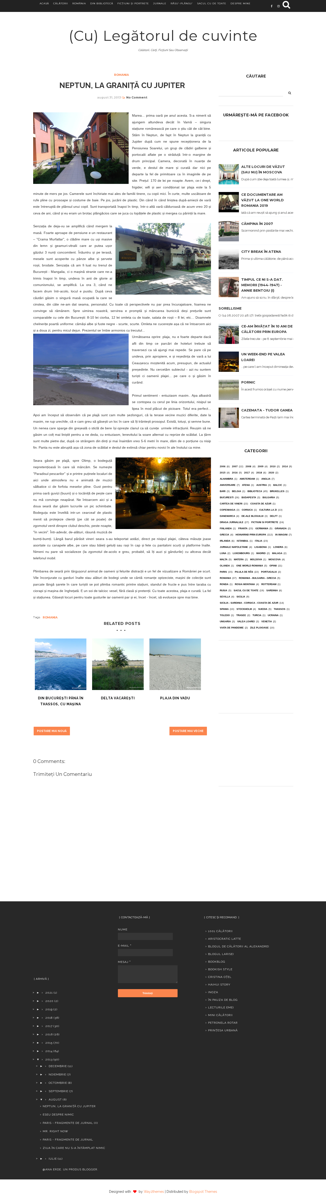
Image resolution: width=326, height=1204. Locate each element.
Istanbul (242, 541)
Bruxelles (277, 491)
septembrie (58, 1091)
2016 (235, 472)
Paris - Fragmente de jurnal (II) (70, 1123)
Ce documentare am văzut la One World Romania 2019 (262, 200)
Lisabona (260, 547)
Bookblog (216, 961)
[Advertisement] (256, 675)
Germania (261, 528)
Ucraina (273, 615)
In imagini (281, 534)
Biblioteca (254, 491)
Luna (223, 553)
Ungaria (225, 621)
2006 (223, 466)
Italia (258, 541)
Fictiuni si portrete (264, 522)
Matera (239, 559)
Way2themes (154, 1192)
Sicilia (241, 596)
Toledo (225, 615)
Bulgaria (269, 497)
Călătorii (60, 3)
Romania (121, 75)
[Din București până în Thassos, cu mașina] (60, 664)
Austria (261, 485)
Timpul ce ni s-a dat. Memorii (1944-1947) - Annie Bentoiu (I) (262, 285)
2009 (260, 466)
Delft (274, 516)
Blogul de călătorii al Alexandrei (238, 946)
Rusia (223, 590)
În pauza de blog (223, 1000)
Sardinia (272, 590)
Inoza (213, 992)
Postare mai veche (188, 731)
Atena (246, 485)
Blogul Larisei (221, 954)
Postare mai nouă (52, 731)
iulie (53, 1158)
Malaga (277, 553)
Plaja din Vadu (175, 698)
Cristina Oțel (219, 977)
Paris (223, 572)
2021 (49, 992)
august (55, 1099)
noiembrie (57, 1074)
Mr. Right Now (55, 1131)
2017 (247, 472)
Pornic (248, 382)
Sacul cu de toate (211, 3)
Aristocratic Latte (224, 938)
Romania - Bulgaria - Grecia (257, 578)
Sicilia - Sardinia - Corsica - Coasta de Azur (249, 603)
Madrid (261, 553)
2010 (273, 466)
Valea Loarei (246, 621)
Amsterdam (247, 478)
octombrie (58, 1083)
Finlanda (226, 528)
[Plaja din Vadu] (175, 664)
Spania (224, 609)
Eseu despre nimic (58, 1114)
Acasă (44, 3)
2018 (259, 472)
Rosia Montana (245, 584)
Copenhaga (227, 510)
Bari (223, 491)
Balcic (277, 485)
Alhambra (226, 478)
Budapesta (249, 497)
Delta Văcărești (118, 698)
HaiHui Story (219, 984)
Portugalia (269, 572)
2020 (271, 472)
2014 (285, 466)
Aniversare (228, 485)
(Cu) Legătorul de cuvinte (163, 35)
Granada (281, 528)
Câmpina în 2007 (257, 224)
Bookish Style (220, 969)
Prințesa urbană (223, 1030)
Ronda (224, 584)
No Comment (136, 97)
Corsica (247, 510)
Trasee (241, 615)
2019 (48, 1009)
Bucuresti (227, 497)
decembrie (58, 1066)
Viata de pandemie (232, 627)
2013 (48, 1059)
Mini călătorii (220, 1015)
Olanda (225, 565)
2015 (223, 472)
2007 (235, 466)
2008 (248, 466)
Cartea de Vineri (231, 503)
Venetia (266, 621)
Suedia (262, 609)
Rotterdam (268, 584)
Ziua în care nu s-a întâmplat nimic (74, 1148)
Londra (278, 547)
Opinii (273, 565)
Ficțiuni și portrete (133, 3)
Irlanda (225, 541)
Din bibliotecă (101, 3)
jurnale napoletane (234, 547)
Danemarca (227, 516)
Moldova (256, 559)
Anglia (265, 478)
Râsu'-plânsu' (182, 3)
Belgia (236, 491)
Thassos (279, 609)
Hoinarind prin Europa (251, 534)
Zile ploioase (259, 627)
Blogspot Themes (203, 1192)
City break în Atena (261, 251)
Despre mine (241, 3)
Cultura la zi (268, 510)
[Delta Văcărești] (117, 664)
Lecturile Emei (221, 1007)
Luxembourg (241, 553)
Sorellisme (230, 308)
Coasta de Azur (260, 503)
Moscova (274, 559)
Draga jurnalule (231, 522)
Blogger (89, 1169)
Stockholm (244, 609)
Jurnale (159, 3)
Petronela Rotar (223, 1022)
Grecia (224, 534)
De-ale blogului (252, 516)
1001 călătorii (220, 931)
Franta (242, 528)
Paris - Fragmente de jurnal (68, 1139)
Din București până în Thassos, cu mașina (61, 701)
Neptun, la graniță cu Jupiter (69, 1106)
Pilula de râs (244, 572)
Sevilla (225, 596)
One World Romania (249, 565)
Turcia (256, 615)
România (79, 3)
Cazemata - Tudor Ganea (267, 410)
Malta (223, 559)
